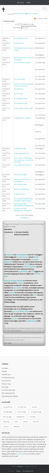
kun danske (20, 13)
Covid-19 (6, 426)
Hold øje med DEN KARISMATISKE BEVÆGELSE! (23, 209)
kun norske (33, 13)
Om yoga (5, 387)
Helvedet (36, 422)
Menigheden (21, 417)
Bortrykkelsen (18, 89)
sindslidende (23, 271)
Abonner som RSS (41, 18)
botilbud (12, 292)
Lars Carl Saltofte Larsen (20, 311)
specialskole (18, 288)
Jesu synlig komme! (20, 184)
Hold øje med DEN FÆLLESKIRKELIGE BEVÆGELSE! (24, 205)
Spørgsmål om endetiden (22, 118)
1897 (27, 264)
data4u (19, 466)
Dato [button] (6, 33)
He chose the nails (8, 390)
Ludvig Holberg (31, 321)
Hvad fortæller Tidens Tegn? (23, 108)
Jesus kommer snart (21, 38)
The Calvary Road (8, 393)
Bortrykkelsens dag (20, 103)
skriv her (21, 454)
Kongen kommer (19, 194)
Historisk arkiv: (9, 21)
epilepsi (20, 283)
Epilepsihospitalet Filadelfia (13, 281)
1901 (32, 271)
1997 (35, 295)
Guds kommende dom (21, 153)
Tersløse (15, 318)
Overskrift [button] (20, 33)
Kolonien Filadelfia (29, 267)
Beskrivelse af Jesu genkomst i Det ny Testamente (24, 85)
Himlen (25, 422)
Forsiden (5, 368)
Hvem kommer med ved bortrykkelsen (22, 180)
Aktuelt (4, 371)
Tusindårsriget (7, 412)
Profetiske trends (8, 377)
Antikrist (34, 407)
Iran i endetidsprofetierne (23, 165)
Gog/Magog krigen (20, 148)
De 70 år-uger (18, 94)
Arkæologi (6, 422)
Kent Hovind (6, 381)
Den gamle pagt (36, 412)
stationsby (10, 255)
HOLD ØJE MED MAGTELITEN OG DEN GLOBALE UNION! (23, 200)
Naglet (18, 471)
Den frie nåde (21, 412)
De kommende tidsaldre (22, 63)
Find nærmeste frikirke (10, 396)
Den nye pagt (7, 417)
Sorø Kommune (22, 257)
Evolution (33, 417)
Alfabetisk (17, 426)
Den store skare (19, 79)
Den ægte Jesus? (27, 471)
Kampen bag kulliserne (21, 189)
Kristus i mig (6, 384)
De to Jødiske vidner (21, 99)
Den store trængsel (20, 175)
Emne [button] (39, 33)
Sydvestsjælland (21, 255)
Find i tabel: (17, 27)
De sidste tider (22, 407)
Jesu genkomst (19, 43)
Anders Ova (6, 374)
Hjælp (28, 2)
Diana (36, 257)
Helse (16, 422)
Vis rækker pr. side (24, 24)
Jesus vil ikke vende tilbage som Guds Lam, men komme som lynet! (24, 160)
